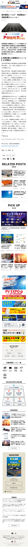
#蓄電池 (13, 356)
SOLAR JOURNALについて (8, 535)
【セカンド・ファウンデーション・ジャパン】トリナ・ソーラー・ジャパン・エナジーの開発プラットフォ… (14, 511)
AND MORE (14, 448)
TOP (3, 11)
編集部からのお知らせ (10, 11)
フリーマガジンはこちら (19, 535)
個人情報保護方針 (9, 538)
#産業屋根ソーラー (11, 353)
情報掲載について (6, 537)
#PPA (12, 350)
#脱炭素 (19, 353)
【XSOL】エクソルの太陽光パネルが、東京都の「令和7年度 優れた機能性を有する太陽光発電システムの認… (14, 506)
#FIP (7, 350)
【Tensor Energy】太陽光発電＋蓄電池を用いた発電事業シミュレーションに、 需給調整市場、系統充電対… (14, 521)
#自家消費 (7, 356)
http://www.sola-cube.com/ (10, 146)
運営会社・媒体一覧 (18, 538)
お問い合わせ (21, 537)
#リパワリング (19, 350)
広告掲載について (14, 537)
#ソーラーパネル (11, 155)
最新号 (14, 483)
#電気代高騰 (20, 356)
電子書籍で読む (14, 487)
